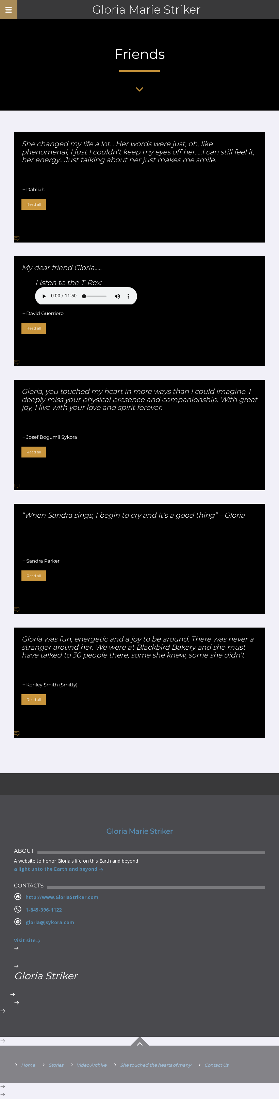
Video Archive (91, 1065)
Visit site (25, 940)
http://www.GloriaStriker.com (62, 897)
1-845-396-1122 (44, 909)
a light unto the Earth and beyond (56, 869)
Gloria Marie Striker (146, 9)
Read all (34, 204)
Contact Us (216, 1065)
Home (28, 1065)
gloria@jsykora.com (50, 922)
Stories (56, 1065)
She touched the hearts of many (155, 1065)
